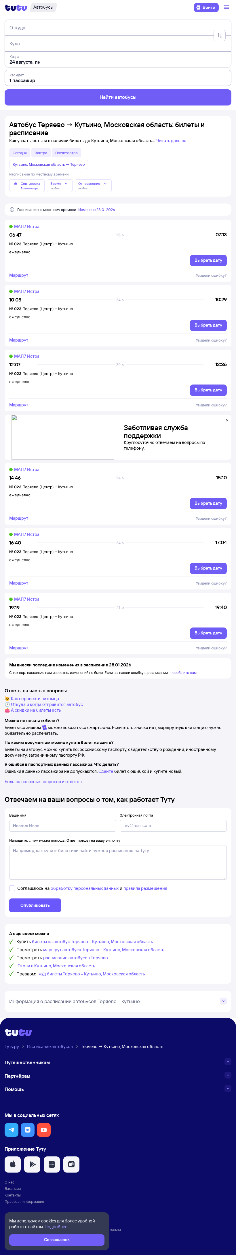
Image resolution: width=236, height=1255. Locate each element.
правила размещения (145, 888)
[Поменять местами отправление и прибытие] (220, 35)
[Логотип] (16, 7)
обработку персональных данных (85, 888)
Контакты (13, 1195)
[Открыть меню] (227, 7)
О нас (9, 1182)
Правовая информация (24, 1201)
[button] (11, 1130)
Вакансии (13, 1188)
